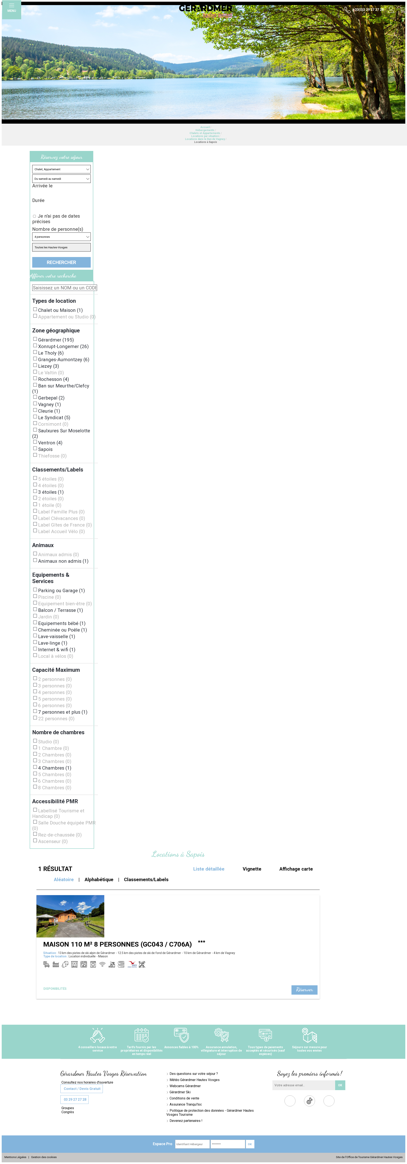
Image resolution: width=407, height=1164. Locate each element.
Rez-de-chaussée (60, 835)
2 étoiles (51, 498)
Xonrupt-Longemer (63, 346)
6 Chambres (54, 781)
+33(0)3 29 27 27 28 (368, 10)
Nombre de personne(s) (57, 229)
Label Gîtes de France (65, 525)
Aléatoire (64, 879)
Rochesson (53, 379)
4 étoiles (51, 485)
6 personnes (55, 705)
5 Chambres (54, 774)
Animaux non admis (63, 561)
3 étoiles (51, 492)
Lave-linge (52, 643)
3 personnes (55, 685)
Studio (48, 741)
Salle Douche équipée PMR (64, 825)
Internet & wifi (56, 649)
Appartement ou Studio (67, 316)
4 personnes (55, 692)
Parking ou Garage (61, 590)
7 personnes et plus (63, 712)
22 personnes (56, 718)
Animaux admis (58, 554)
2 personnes (55, 679)
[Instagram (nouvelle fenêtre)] (329, 1102)
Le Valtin (51, 372)
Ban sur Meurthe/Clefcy (60, 388)
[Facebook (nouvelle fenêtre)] (290, 1102)
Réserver (304, 989)
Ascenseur (53, 841)
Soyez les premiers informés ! (309, 1073)
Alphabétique (99, 879)
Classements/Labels (146, 879)
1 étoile (49, 505)
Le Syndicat (54, 417)
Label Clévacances (61, 518)
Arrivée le (42, 185)
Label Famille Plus (61, 511)
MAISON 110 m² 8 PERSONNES (117, 944)
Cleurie (49, 411)
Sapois (45, 449)
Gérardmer (56, 340)
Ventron (50, 442)
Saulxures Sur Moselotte (61, 433)
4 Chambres (54, 768)
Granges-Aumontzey (63, 359)
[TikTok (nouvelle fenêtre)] (309, 1101)
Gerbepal (51, 398)
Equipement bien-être (65, 603)
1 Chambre (53, 748)
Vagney (49, 404)
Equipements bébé (62, 623)
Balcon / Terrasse (60, 610)
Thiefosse (52, 456)
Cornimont (53, 424)
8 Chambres (54, 787)
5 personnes (55, 699)
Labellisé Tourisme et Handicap (58, 813)
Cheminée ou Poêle (62, 630)
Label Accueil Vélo (61, 531)
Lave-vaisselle (56, 636)
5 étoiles (51, 479)
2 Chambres (54, 755)
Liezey (48, 366)
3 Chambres (54, 761)
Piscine (49, 597)
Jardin (48, 616)
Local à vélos (55, 656)
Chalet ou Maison (60, 310)
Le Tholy (51, 353)
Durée (38, 200)
